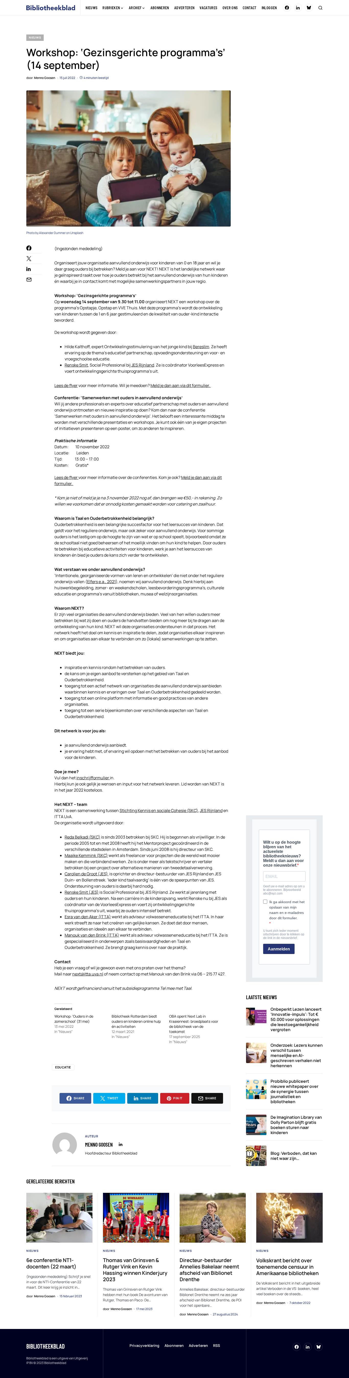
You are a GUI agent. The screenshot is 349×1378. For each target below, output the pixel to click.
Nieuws (35, 37)
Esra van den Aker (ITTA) (88, 917)
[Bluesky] (309, 8)
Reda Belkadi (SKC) (82, 837)
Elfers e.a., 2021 (101, 581)
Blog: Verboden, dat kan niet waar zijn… (294, 1155)
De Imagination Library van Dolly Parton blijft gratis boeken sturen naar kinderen (296, 1124)
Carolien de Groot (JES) (87, 874)
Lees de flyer (66, 385)
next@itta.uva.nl (87, 974)
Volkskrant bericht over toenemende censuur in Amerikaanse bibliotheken (287, 1267)
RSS (216, 1345)
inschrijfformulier (93, 778)
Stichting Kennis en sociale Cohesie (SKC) (159, 810)
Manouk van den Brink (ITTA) (92, 935)
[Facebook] (287, 8)
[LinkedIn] (298, 8)
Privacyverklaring (144, 1345)
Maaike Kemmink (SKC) (86, 855)
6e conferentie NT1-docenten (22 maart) (51, 1263)
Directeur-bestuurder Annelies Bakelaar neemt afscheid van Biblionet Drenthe (209, 1270)
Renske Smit (76, 365)
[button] (320, 7)
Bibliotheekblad (45, 1346)
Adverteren (198, 1345)
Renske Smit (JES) (82, 892)
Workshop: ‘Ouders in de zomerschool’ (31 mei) (73, 1019)
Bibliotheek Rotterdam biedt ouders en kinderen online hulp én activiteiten (136, 1021)
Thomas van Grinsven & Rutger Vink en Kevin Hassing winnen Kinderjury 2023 (135, 1270)
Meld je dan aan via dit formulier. (180, 385)
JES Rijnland (142, 365)
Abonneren (174, 1345)
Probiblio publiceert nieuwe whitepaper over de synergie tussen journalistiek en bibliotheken (294, 1091)
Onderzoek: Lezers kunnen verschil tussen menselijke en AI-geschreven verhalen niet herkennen (297, 1055)
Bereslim (201, 346)
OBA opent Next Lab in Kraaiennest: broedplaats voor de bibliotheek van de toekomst (193, 1024)
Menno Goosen (99, 1144)
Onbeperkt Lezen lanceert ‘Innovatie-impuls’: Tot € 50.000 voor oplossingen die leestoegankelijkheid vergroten (296, 1019)
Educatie (63, 1067)
